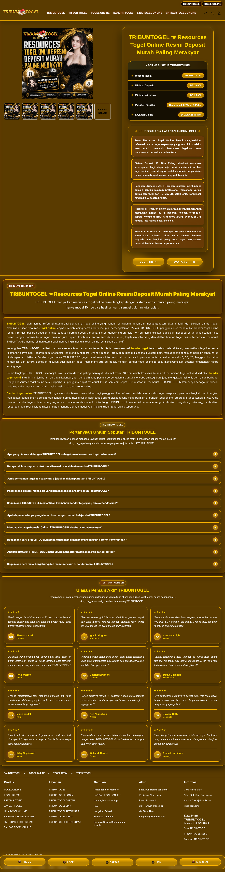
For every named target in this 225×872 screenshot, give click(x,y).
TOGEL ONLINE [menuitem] (212, 4)
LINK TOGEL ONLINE (15, 811)
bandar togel (139, 348)
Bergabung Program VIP (152, 816)
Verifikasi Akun (146, 811)
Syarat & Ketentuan (104, 816)
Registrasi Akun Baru (150, 795)
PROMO (27, 862)
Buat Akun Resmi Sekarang (153, 789)
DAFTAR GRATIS (185, 261)
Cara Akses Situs (193, 789)
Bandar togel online (19, 393)
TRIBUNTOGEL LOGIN (61, 795)
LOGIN (70, 862)
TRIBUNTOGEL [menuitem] (191, 4)
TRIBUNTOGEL (16, 323)
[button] (212, 12)
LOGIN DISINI (148, 261)
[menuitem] (56, 13)
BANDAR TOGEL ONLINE (17, 827)
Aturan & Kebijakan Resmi (197, 800)
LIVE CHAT (202, 861)
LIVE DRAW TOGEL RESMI (18, 822)
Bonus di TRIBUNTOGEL (197, 839)
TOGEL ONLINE (12, 789)
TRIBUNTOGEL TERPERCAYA (65, 822)
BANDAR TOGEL (13, 805)
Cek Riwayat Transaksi (151, 805)
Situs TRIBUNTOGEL (195, 828)
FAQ (96, 805)
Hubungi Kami (191, 805)
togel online (48, 328)
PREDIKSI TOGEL (13, 800)
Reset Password (147, 800)
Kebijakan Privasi (103, 811)
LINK (158, 861)
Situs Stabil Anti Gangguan (198, 795)
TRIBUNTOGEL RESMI (61, 816)
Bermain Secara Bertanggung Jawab (109, 823)
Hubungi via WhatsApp (106, 800)
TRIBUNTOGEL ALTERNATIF (64, 811)
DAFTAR (114, 861)
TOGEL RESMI (12, 795)
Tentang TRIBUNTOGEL (197, 823)
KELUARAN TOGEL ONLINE (19, 816)
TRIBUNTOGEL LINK (60, 805)
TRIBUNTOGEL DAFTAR (62, 800)
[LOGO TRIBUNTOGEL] (21, 12)
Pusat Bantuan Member (106, 789)
